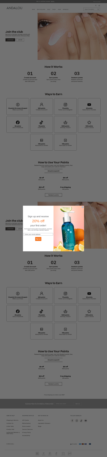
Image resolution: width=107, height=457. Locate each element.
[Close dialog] (82, 207)
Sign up (38, 239)
